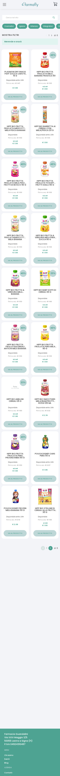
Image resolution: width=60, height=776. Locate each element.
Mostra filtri (10, 35)
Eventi (7, 759)
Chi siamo (8, 755)
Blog (6, 763)
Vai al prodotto (15, 97)
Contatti (8, 772)
